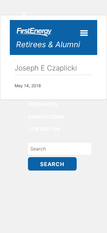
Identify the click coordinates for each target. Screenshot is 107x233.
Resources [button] (42, 104)
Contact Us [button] (44, 129)
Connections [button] (46, 117)
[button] (24, 15)
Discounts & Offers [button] (54, 92)
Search (52, 164)
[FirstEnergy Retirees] (33, 35)
